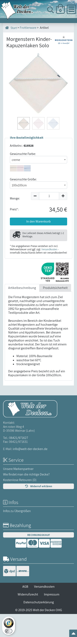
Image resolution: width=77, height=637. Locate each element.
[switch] (8, 631)
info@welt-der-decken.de (30, 449)
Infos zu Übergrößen (17, 511)
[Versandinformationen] (16, 571)
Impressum (51, 594)
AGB (25, 586)
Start (13, 28)
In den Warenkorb (38, 221)
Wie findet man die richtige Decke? (26, 474)
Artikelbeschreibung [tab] (22, 288)
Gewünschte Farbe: (23, 154)
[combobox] (38, 159)
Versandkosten (49, 249)
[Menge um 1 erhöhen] (63, 196)
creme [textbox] (16, 160)
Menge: (15, 198)
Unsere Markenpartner (18, 469)
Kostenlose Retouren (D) (20, 480)
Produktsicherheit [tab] (55, 288)
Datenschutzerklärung (38, 602)
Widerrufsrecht (28, 594)
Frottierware (28, 28)
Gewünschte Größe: (23, 179)
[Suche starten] (65, 25)
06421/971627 (18, 438)
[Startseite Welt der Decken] (30, 408)
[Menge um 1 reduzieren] (35, 196)
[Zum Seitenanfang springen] (73, 634)
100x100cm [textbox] (19, 185)
